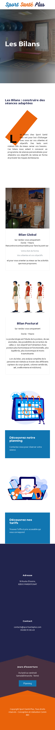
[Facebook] (27, 719)
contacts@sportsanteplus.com (27, 627)
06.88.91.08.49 (27, 630)
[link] (27, 407)
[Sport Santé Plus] (25, 4)
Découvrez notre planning (22, 439)
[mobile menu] (50, 4)
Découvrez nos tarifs (20, 521)
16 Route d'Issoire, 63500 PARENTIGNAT (27, 582)
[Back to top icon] (27, 702)
